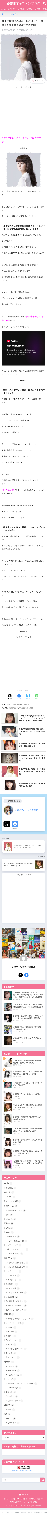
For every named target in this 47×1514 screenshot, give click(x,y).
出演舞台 (30, 9)
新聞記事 (8, 1405)
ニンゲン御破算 (13, 1388)
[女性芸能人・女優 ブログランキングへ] (23, 1467)
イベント (8, 1192)
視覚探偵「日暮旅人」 (16, 1305)
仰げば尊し (11, 1284)
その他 (7, 1183)
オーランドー (12, 1370)
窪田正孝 (10, 1219)
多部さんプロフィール (18, 1502)
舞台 (32, 708)
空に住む (10, 1353)
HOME (24, 1494)
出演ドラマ (12, 9)
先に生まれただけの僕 (16, 1293)
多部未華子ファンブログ (23, 3)
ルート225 (11, 1332)
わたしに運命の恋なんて (16, 1267)
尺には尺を (25, 704)
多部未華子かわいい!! (15, 1210)
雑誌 (7, 1414)
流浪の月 (10, 1344)
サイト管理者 (32, 1502)
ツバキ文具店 (12, 1275)
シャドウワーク (13, 1271)
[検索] (42, 1480)
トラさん (10, 1327)
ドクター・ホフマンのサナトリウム (21, 1383)
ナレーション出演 (12, 1201)
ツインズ (10, 1379)
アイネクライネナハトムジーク (19, 1319)
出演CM (38, 9)
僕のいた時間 (12, 1288)
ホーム (3, 9)
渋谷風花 (10, 1188)
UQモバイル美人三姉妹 (16, 1241)
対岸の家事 (11, 1297)
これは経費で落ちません (16, 1263)
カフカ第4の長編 (13, 1375)
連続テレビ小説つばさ (16, 1310)
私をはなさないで (14, 1401)
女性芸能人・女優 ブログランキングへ (23, 1471)
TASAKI (10, 1197)
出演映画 (21, 9)
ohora (9, 1232)
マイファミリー (13, 1280)
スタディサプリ (13, 1245)
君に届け (10, 1336)
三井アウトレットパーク (16, 1249)
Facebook (15, 828)
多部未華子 (14, 708)
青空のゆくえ (12, 1357)
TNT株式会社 (12, 1236)
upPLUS (10, 1418)
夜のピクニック (13, 1340)
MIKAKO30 (11, 1366)
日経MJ (10, 1409)
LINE (9, 1228)
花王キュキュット (14, 1254)
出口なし (10, 1392)
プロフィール (10, 1206)
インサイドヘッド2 (14, 1323)
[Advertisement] (23, 112)
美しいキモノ (12, 1423)
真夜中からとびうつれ (16, 1349)
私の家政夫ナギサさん (16, 1301)
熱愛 (9, 1215)
